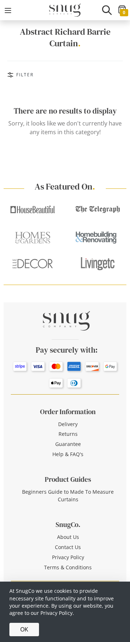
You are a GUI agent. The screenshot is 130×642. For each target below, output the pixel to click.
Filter (25, 74)
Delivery (68, 424)
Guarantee (68, 444)
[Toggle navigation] (8, 10)
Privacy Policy (68, 557)
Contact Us (68, 547)
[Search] (107, 10)
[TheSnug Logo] (65, 9)
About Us (68, 536)
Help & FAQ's (67, 454)
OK (24, 629)
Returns (68, 433)
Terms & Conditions (68, 567)
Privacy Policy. (57, 612)
